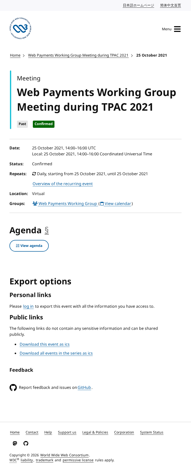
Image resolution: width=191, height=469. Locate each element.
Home (15, 55)
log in (28, 306)
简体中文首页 (171, 5)
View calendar (117, 204)
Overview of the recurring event (63, 184)
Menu (167, 29)
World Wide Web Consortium (64, 455)
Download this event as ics (45, 344)
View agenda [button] (30, 245)
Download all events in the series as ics (56, 353)
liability (27, 460)
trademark (44, 460)
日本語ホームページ (139, 5)
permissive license (78, 460)
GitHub (84, 388)
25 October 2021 (151, 55)
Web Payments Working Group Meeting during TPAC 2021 (78, 55)
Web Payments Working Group (68, 204)
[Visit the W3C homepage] (20, 29)
